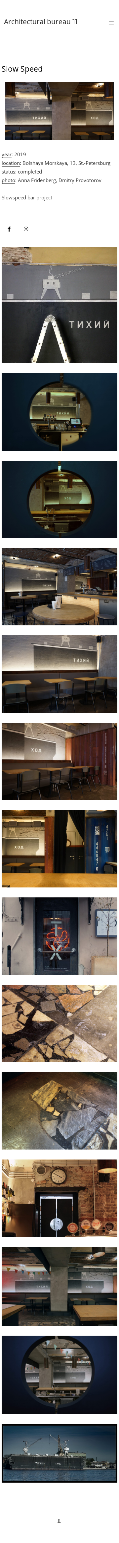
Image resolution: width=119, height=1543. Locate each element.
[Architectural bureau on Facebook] (9, 229)
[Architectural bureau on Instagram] (26, 229)
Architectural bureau (41, 21)
